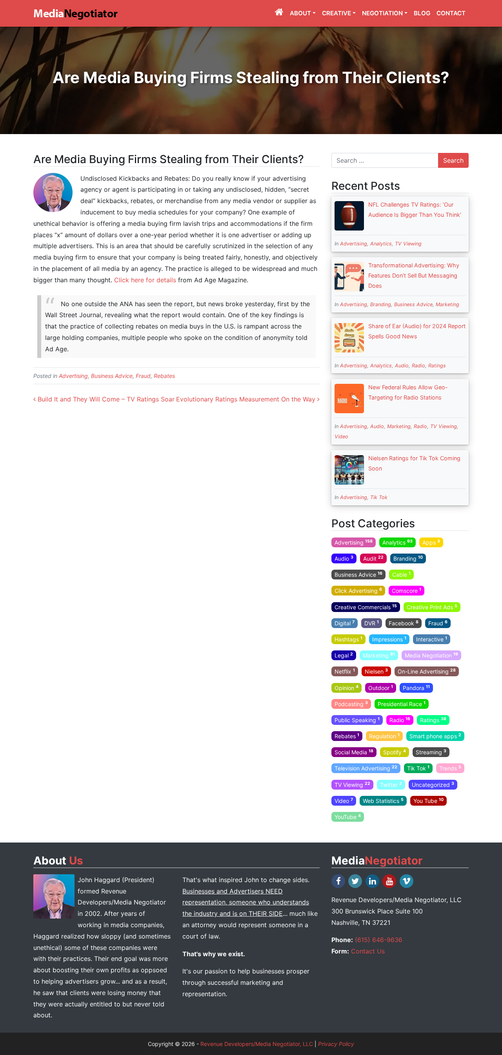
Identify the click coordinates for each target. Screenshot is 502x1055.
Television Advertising (366, 768)
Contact (451, 13)
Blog (422, 13)
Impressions (389, 639)
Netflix (345, 671)
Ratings (437, 366)
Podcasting (351, 703)
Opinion (346, 687)
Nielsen (376, 671)
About (300, 13)
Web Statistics (383, 800)
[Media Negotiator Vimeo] (407, 881)
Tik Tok (378, 497)
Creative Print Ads (432, 606)
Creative (336, 13)
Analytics (381, 244)
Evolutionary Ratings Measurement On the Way (246, 399)
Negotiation (382, 13)
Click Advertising (358, 590)
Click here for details (145, 280)
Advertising (73, 375)
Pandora (416, 687)
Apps (431, 542)
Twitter (391, 784)
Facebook (403, 622)
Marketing (447, 304)
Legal (344, 655)
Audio (402, 366)
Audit (373, 558)
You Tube (428, 800)
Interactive (431, 639)
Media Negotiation (431, 655)
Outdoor (380, 687)
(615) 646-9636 (378, 940)
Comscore (406, 590)
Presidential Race (402, 703)
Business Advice (112, 375)
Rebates (164, 375)
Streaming (431, 751)
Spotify (394, 751)
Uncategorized (433, 784)
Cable (401, 574)
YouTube (348, 816)
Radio (418, 366)
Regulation (384, 735)
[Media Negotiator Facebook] (338, 881)
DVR (371, 622)
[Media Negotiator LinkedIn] (373, 881)
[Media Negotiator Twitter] (355, 881)
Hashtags (348, 639)
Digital (345, 622)
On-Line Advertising (427, 671)
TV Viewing (408, 244)
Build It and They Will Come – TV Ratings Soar (105, 399)
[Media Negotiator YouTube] (389, 881)
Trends (450, 768)
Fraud (143, 375)
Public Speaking (357, 719)
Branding (380, 304)
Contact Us (368, 951)
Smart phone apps (435, 735)
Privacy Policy (336, 1043)
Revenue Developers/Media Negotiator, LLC (256, 1043)
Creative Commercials (366, 606)
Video (341, 436)
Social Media (354, 751)
